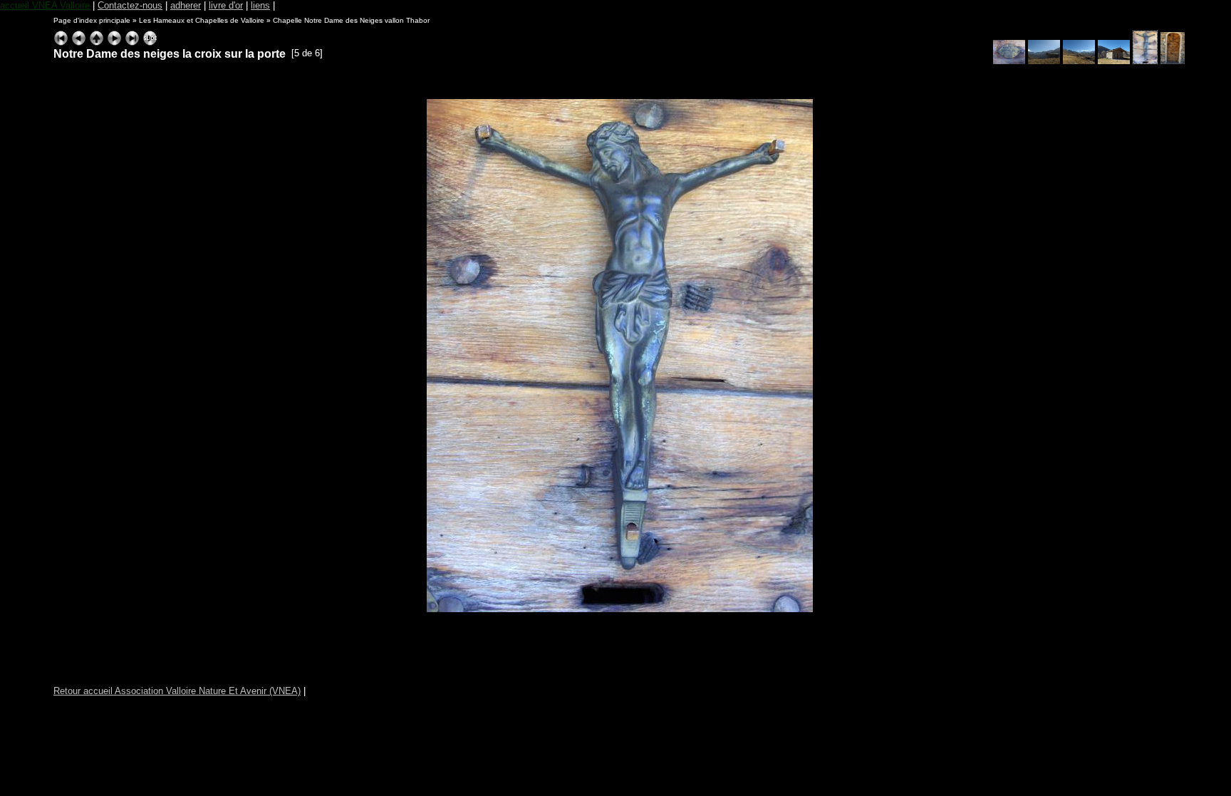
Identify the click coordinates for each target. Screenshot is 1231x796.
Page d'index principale (91, 20)
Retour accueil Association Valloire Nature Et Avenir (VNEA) (177, 691)
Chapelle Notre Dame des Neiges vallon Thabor (351, 20)
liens (260, 5)
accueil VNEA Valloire (45, 5)
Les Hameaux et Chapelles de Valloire (201, 20)
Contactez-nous (130, 5)
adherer (185, 5)
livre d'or (226, 5)
